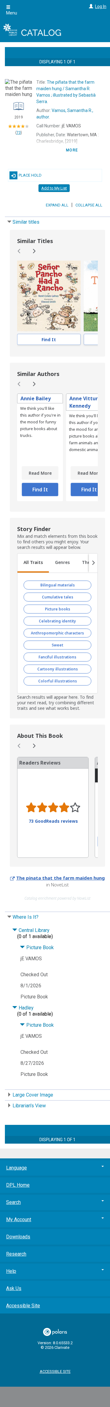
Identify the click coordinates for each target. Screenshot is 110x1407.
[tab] (33, 563)
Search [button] (13, 1202)
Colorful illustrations (57, 681)
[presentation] (49, 296)
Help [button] (11, 1271)
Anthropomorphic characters (57, 633)
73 (18, 132)
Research (16, 1254)
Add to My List (54, 188)
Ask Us (13, 1288)
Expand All (57, 205)
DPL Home (18, 1185)
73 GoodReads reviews (53, 821)
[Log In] (90, 6)
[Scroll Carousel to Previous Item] (19, 251)
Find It (49, 339)
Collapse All (88, 205)
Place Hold (30, 175)
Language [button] (16, 1168)
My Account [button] (18, 1219)
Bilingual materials (57, 585)
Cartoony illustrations (57, 669)
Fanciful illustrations (57, 657)
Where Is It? (25, 917)
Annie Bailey (35, 398)
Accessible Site (23, 1306)
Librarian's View (29, 1106)
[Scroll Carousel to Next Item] (34, 251)
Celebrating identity (57, 621)
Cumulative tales (57, 597)
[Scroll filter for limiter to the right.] (93, 563)
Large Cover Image (33, 1095)
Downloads (18, 1237)
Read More (40, 473)
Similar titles (26, 222)
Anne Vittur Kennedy (83, 402)
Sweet (57, 645)
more (72, 150)
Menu (11, 12)
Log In (100, 6)
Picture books (57, 609)
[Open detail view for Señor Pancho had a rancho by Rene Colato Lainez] (49, 296)
